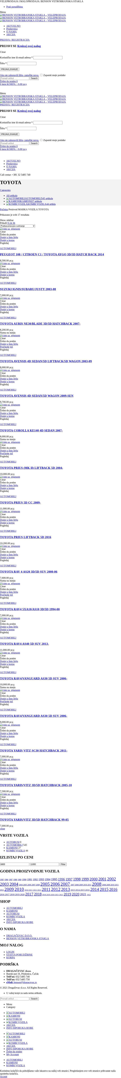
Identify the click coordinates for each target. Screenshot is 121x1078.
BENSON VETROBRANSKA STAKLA (27, 938)
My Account (12, 1054)
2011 (46, 889)
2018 (38, 894)
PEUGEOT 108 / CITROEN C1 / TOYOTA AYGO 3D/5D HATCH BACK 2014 (52, 254)
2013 (65, 889)
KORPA (10, 957)
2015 (104, 889)
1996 (61, 879)
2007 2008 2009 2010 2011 (81, 885)
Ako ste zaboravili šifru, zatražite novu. (19, 75)
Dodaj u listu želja (9, 237)
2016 (113, 889)
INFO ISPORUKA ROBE (19, 922)
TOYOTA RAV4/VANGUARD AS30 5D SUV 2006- (33, 678)
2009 (9, 889)
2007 (65, 883)
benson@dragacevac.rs (21, 982)
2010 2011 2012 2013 (33, 890)
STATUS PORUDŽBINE (19, 954)
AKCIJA (10, 919)
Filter (63, 864)
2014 (94, 889)
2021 (83, 894)
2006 (55, 883)
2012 (55, 889)
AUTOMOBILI (8, 248)
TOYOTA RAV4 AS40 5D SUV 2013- (24, 643)
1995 (54, 879)
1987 (11, 880)
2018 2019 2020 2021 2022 (52, 895)
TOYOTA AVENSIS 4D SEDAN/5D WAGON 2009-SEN (36, 395)
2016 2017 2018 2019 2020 (12, 894)
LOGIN (10, 952)
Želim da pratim (14, 1051)
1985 (2, 880)
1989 (19, 880)
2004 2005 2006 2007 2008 (29, 885)
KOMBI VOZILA (15, 850)
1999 (85, 879)
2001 (102, 879)
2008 (96, 883)
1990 (24, 879)
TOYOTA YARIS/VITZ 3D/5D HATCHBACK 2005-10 (36, 785)
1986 (6, 880)
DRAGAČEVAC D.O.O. (19, 935)
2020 (75, 894)
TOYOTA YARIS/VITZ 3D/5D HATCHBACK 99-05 (34, 819)
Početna (4, 209)
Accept (3, 1076)
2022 (89, 895)
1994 (47, 879)
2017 (29, 894)
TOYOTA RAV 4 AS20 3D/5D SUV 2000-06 (28, 571)
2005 (45, 883)
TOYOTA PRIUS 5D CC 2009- (20, 502)
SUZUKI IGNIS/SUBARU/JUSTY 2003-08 (28, 289)
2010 (19, 889)
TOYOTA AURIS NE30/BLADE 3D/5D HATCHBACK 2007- (40, 323)
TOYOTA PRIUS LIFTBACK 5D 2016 (25, 537)
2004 (13, 884)
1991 (29, 879)
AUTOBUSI (12, 842)
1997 (69, 879)
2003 (4, 884)
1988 (15, 880)
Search (34, 78)
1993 (41, 879)
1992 (35, 879)
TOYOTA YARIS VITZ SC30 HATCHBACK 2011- (33, 750)
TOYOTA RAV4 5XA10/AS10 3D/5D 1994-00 (30, 609)
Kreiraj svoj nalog (29, 46)
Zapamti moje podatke (54, 75)
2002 (111, 879)
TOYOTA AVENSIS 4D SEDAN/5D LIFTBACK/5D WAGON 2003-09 (46, 361)
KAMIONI (12, 847)
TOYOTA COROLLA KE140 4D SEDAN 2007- (31, 430)
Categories (5, 190)
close (2, 828)
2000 (93, 879)
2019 (67, 894)
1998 (77, 879)
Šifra (3, 63)
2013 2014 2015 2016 (80, 890)
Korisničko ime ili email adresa (16, 57)
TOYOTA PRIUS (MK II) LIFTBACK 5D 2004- (31, 468)
